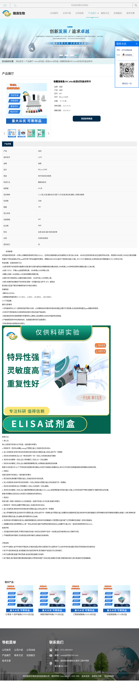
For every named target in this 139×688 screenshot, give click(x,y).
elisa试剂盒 (39, 61)
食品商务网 (109, 676)
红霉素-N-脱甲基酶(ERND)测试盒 (20, 614)
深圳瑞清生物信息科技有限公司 (36, 676)
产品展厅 (92, 13)
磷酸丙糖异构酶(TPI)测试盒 (52, 614)
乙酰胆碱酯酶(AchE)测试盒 (84, 614)
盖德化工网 (96, 676)
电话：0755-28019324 (63, 650)
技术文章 (131, 13)
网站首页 (19, 61)
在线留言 (118, 13)
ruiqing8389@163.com (69, 655)
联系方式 (105, 13)
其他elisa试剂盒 (52, 61)
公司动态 (79, 13)
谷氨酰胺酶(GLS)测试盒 (117, 614)
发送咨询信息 (86, 119)
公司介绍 (67, 13)
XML (78, 676)
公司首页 (54, 13)
